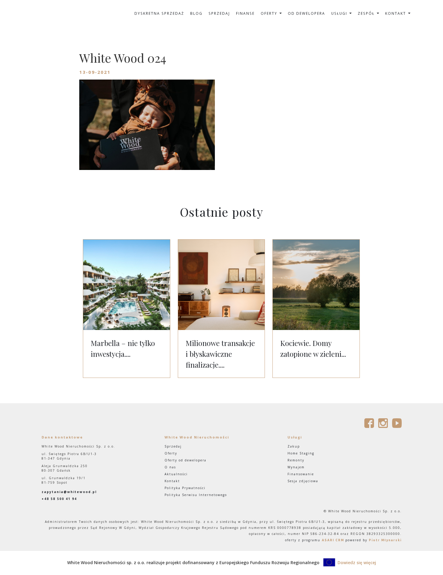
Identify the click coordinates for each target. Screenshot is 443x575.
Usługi (340, 13)
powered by (373, 540)
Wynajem (296, 467)
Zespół (367, 13)
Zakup (293, 446)
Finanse (245, 13)
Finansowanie (300, 474)
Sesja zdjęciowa (302, 481)
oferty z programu (314, 540)
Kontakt (396, 13)
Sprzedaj (219, 13)
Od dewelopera (306, 13)
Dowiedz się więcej (357, 562)
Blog (196, 13)
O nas (170, 467)
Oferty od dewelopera (185, 460)
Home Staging (300, 453)
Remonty (295, 460)
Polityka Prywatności (185, 488)
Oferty (270, 13)
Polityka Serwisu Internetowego (196, 495)
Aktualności (176, 474)
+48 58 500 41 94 (59, 499)
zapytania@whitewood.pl (69, 492)
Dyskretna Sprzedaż (159, 13)
